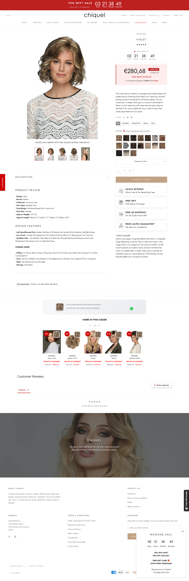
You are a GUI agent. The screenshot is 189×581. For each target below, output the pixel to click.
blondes (125, 123)
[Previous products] (90, 326)
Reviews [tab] (22, 390)
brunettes (136, 123)
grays (145, 123)
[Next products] (99, 326)
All (118, 123)
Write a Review (163, 385)
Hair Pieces (53, 22)
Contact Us (132, 493)
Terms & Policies (74, 529)
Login (124, 15)
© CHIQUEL (15, 573)
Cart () (178, 15)
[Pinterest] (131, 117)
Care (154, 22)
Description (24, 177)
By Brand (92, 22)
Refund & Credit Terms (76, 525)
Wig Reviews (73, 537)
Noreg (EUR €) (16, 566)
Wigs (24, 22)
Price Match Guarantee (76, 542)
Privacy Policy (73, 546)
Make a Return (73, 533)
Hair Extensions (73, 22)
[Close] (183, 531)
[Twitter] (128, 117)
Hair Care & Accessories (116, 22)
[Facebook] (124, 117)
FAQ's (130, 502)
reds (153, 123)
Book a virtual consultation (137, 498)
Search (166, 15)
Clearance (141, 22)
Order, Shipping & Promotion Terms (82, 520)
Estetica (141, 34)
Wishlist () (154, 15)
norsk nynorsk (36, 566)
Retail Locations (137, 15)
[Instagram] (15, 536)
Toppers (37, 22)
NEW (164, 22)
